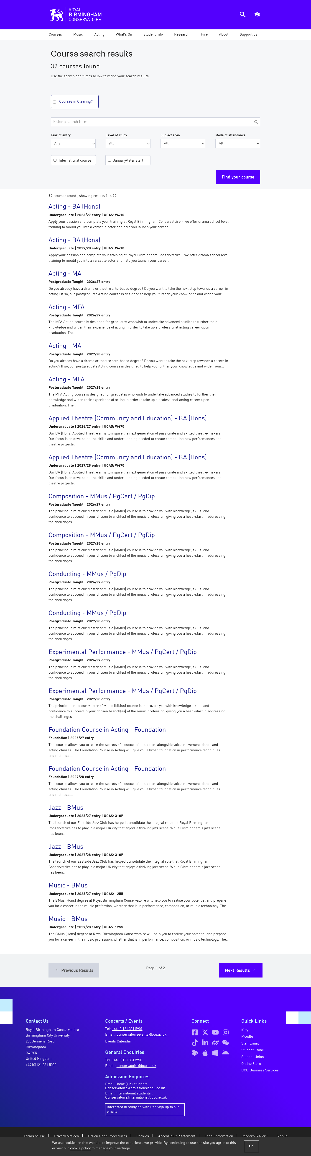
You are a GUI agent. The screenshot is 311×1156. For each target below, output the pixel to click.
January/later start (128, 161)
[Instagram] (225, 1032)
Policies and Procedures (107, 1136)
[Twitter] (205, 1032)
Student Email (252, 1050)
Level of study (116, 135)
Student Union (252, 1057)
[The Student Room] (194, 1053)
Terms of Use (34, 1136)
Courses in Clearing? (76, 101)
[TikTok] (194, 1042)
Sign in (282, 1136)
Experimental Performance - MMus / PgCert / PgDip (122, 652)
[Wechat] (225, 1042)
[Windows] (215, 1053)
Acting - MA (64, 274)
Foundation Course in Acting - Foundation (107, 730)
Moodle (247, 1037)
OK (251, 1146)
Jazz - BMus (65, 808)
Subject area (170, 135)
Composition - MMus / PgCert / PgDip (101, 497)
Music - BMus (68, 886)
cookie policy (80, 1148)
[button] (78, 35)
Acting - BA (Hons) (74, 207)
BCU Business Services (260, 1070)
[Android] (225, 1053)
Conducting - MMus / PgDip (87, 574)
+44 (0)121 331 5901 (127, 1060)
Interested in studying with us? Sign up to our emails (143, 1109)
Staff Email (250, 1043)
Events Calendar (118, 1041)
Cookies (142, 1136)
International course (75, 161)
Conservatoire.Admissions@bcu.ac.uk (135, 1088)
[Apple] (205, 1053)
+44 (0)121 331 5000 (41, 1065)
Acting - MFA (66, 307)
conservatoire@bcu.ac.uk (136, 1066)
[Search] (256, 122)
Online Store (251, 1064)
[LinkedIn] (205, 1042)
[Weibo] (215, 1042)
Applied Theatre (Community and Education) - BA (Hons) (127, 419)
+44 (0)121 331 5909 (127, 1029)
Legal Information (219, 1136)
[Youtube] (215, 1032)
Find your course (238, 177)
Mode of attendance (230, 135)
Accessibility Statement (176, 1136)
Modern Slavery (254, 1136)
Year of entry (61, 135)
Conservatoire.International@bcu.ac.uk (136, 1097)
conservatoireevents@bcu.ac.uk (142, 1035)
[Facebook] (194, 1032)
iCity (244, 1030)
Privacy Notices (66, 1136)
